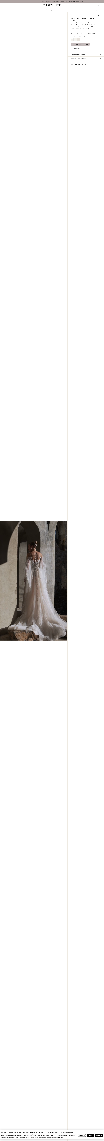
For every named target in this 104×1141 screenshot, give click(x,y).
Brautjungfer (37, 10)
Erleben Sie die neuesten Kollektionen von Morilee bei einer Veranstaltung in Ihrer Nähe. (71, 1)
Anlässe (46, 10)
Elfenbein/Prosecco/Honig (78, 39)
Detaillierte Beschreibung (78, 54)
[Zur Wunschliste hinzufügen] (86, 15)
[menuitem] (27, 10)
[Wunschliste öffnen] (99, 10)
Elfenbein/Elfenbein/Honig (72, 39)
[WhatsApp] (85, 64)
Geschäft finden (73, 10)
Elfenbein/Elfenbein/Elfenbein (75, 39)
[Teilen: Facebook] (76, 64)
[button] (25, 1137)
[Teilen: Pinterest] (82, 64)
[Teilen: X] (79, 64)
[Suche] (96, 10)
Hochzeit (27, 10)
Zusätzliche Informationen (78, 58)
